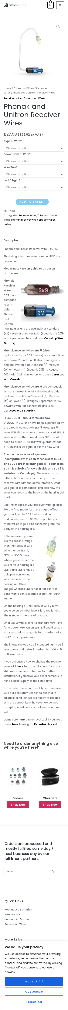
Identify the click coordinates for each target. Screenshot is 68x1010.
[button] (58, 26)
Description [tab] (11, 240)
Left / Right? (12, 180)
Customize (34, 992)
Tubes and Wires (24, 88)
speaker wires (47, 219)
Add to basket (32, 202)
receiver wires (29, 219)
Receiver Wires (13, 98)
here (20, 666)
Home (7, 88)
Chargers (19, 798)
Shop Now (19, 805)
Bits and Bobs (52, 798)
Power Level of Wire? (17, 154)
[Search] (53, 871)
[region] (34, 975)
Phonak (15, 219)
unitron (8, 224)
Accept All (34, 981)
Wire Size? (10, 167)
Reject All (34, 1002)
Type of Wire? (13, 141)
